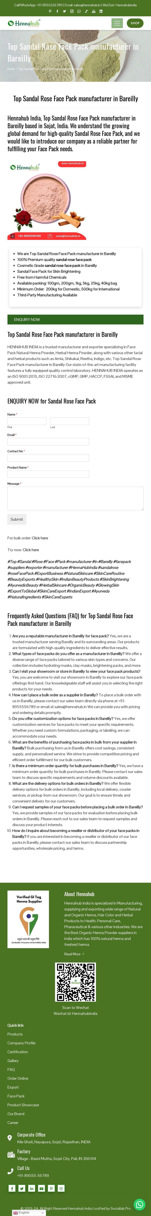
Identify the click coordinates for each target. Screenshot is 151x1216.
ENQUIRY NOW (27, 319)
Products (15, 1034)
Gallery (13, 1060)
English (23, 1212)
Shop (135, 23)
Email (12, 435)
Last (52, 427)
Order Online (17, 1078)
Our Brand (15, 1113)
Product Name (18, 468)
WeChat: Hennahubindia (120, 5)
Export (13, 1087)
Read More (72, 954)
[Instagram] (61, 1188)
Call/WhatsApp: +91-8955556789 (38, 5)
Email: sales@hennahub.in (82, 5)
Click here (40, 538)
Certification (17, 1051)
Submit (17, 519)
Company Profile (21, 1043)
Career (12, 1122)
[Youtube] (41, 1188)
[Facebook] (12, 1188)
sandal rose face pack (74, 259)
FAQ (11, 1069)
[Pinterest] (51, 1188)
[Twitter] (22, 1188)
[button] (139, 1204)
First (9, 427)
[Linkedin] (32, 1188)
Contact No (16, 451)
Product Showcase (23, 1104)
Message (14, 484)
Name (12, 414)
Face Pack (16, 1096)
